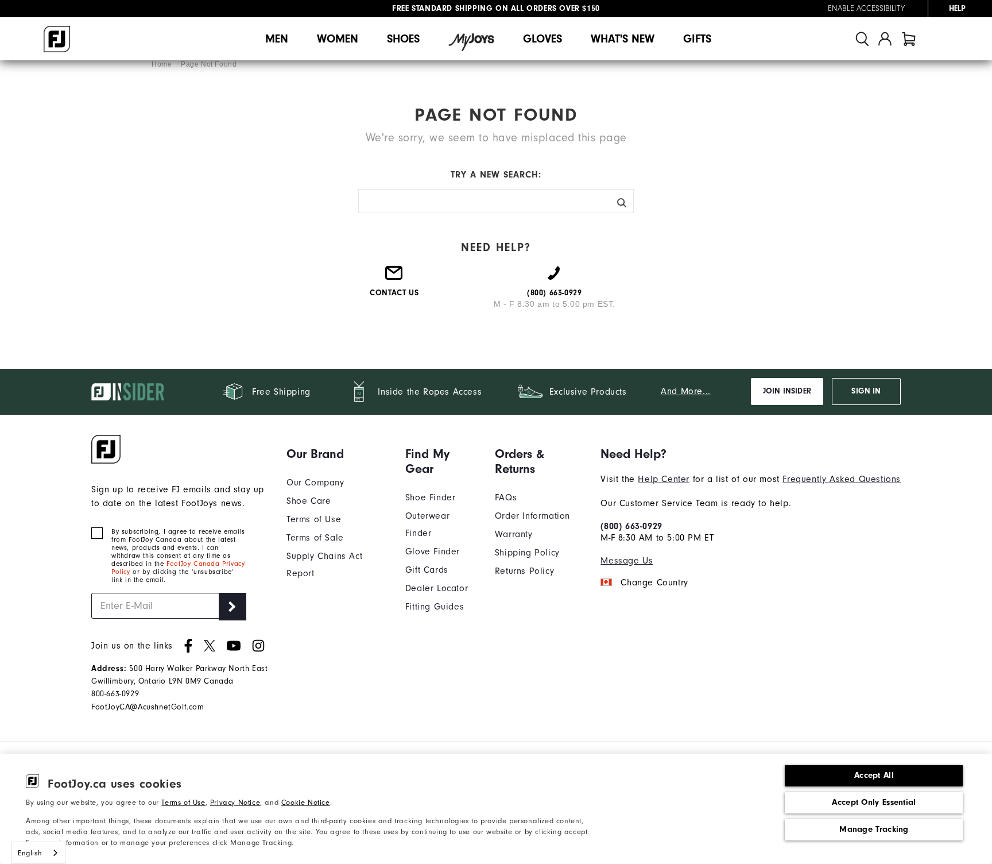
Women (337, 38)
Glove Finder (432, 551)
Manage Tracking (874, 829)
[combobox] (38, 853)
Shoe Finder (430, 497)
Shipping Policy (527, 552)
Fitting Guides (434, 606)
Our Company (315, 482)
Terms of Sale (315, 538)
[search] (862, 38)
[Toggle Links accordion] (337, 454)
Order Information (532, 516)
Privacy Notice (235, 802)
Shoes (403, 38)
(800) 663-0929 (631, 526)
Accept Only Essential (874, 802)
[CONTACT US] (394, 277)
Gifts (697, 38)
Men (276, 38)
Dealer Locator (436, 588)
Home (163, 64)
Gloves (542, 38)
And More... (686, 391)
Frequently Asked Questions (841, 479)
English (30, 852)
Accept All (874, 775)
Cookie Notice (305, 802)
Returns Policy (524, 571)
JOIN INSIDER (787, 391)
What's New (622, 38)
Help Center (663, 479)
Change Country (654, 582)
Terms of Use (183, 802)
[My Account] (885, 38)
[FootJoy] (57, 39)
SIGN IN (866, 391)
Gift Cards (426, 570)
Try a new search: (496, 174)
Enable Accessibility (866, 8)
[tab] (908, 38)
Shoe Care (308, 501)
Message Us (626, 561)
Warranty (514, 534)
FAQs (506, 497)
